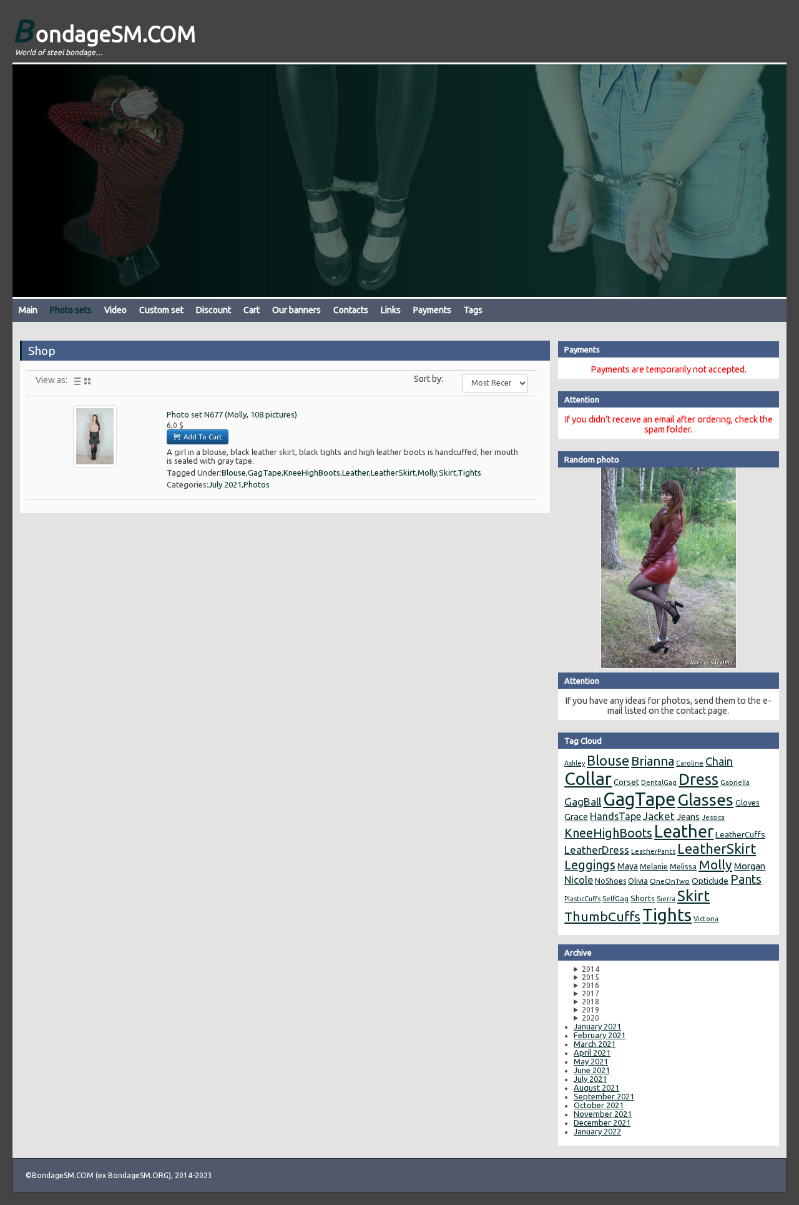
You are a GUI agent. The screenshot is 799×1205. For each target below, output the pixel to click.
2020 (590, 1018)
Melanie (654, 866)
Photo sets (71, 310)
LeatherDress (596, 850)
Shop (42, 351)
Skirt (447, 472)
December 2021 (602, 1122)
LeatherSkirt (393, 472)
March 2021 (594, 1043)
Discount (213, 310)
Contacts (350, 310)
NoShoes (610, 881)
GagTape (265, 472)
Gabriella (735, 782)
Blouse (234, 472)
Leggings (589, 865)
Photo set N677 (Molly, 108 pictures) (232, 414)
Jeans (688, 817)
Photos (256, 484)
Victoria (706, 918)
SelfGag (615, 898)
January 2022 (597, 1131)
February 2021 (599, 1035)
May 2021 (591, 1061)
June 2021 (592, 1070)
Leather (355, 472)
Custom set (161, 310)
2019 (590, 1010)
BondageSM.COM (104, 30)
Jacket (659, 816)
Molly (427, 472)
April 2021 (592, 1052)
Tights (469, 472)
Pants (746, 879)
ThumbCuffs (602, 916)
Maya (627, 866)
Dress (698, 779)
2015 (590, 977)
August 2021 (596, 1087)
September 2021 (604, 1096)
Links (391, 310)
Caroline (689, 763)
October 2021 (599, 1105)
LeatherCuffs (740, 834)
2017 (590, 993)
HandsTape (615, 816)
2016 (590, 985)
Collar (588, 778)
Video (115, 310)
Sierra (666, 898)
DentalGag (659, 782)
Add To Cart (202, 437)
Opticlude (710, 881)
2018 (590, 1002)
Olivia (638, 880)
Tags (473, 310)
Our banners (296, 310)
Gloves (747, 802)
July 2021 (225, 484)
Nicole (578, 880)
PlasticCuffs (582, 898)
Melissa (683, 866)
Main (28, 310)
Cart (251, 310)
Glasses (705, 799)
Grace (576, 816)
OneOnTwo (670, 881)
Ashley (574, 763)
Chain (719, 761)
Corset (626, 782)
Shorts (642, 898)
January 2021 (597, 1026)
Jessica (713, 817)
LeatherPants (653, 851)
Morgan (749, 866)
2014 (590, 969)
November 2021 (603, 1113)
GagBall (582, 802)
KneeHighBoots (311, 472)
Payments (432, 310)
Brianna (652, 761)
